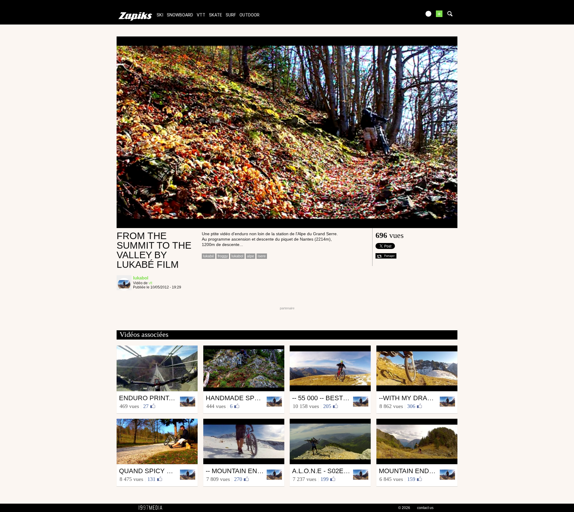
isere (262, 256)
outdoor (249, 15)
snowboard (180, 15)
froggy (223, 256)
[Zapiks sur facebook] (404, 15)
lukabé (208, 256)
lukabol (237, 256)
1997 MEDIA (152, 508)
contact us (425, 508)
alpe (250, 256)
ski (160, 15)
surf (231, 15)
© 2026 (404, 508)
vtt (201, 15)
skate (215, 15)
